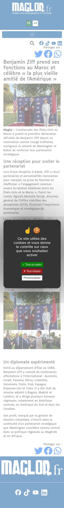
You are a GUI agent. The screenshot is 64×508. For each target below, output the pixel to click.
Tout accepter (33, 264)
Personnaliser (32, 277)
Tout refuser (33, 271)
